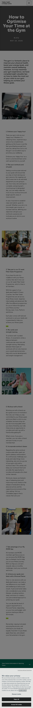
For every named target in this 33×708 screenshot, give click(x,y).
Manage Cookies (16, 694)
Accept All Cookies (16, 704)
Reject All (16, 699)
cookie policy (22, 690)
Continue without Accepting (25, 670)
